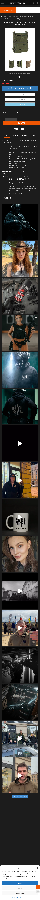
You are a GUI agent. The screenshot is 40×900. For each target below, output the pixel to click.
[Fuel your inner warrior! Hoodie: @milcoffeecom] (20, 222)
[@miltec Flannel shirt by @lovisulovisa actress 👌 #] (20, 554)
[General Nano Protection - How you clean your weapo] (20, 296)
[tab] (7, 136)
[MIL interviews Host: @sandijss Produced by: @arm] (20, 443)
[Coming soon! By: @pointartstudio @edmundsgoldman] (20, 406)
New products (13, 16)
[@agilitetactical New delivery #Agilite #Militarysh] (20, 702)
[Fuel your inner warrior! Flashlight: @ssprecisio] (20, 370)
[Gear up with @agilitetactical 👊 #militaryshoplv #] (20, 665)
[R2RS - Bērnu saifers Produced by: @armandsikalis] (20, 591)
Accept (20, 883)
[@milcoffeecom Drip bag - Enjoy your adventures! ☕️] (20, 517)
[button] (37, 868)
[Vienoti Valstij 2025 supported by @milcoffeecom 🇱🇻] (20, 628)
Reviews (32, 135)
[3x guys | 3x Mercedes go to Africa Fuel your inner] (20, 739)
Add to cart (21, 123)
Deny (20, 888)
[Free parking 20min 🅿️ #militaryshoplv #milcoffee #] (20, 775)
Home (5, 16)
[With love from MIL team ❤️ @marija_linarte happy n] (20, 259)
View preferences (20, 893)
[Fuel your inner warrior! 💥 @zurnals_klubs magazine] (20, 333)
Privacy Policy (23, 897)
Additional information (20, 135)
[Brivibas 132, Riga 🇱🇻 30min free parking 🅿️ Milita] (20, 480)
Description (6, 135)
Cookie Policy (15, 897)
